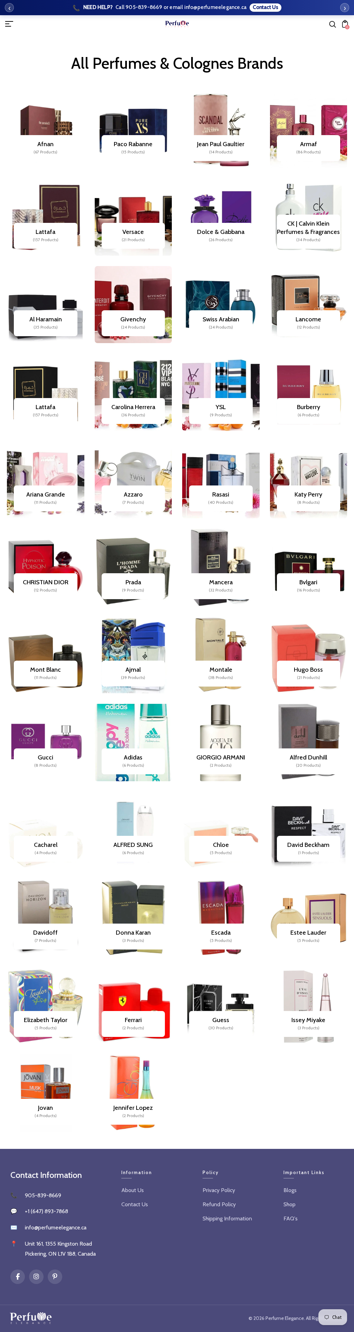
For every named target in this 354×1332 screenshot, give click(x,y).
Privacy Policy (219, 1190)
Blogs (290, 1190)
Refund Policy (219, 1204)
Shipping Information (227, 1218)
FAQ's (290, 1218)
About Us (132, 1190)
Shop (289, 1204)
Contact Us (134, 1204)
